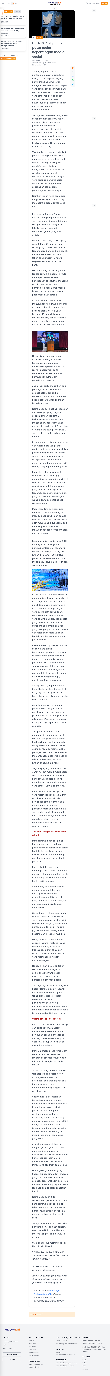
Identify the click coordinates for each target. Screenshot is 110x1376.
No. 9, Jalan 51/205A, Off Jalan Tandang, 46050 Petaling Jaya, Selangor (94, 1349)
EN (9, 3)
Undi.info (32, 1350)
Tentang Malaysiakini (10, 1341)
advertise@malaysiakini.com (66, 1363)
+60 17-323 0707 (62, 1341)
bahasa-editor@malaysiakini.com (65, 1353)
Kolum (84, 1363)
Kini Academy (34, 1353)
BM (13, 3)
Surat (84, 1366)
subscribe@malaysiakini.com (67, 1344)
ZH (16, 3)
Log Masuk (95, 3)
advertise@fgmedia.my (65, 1366)
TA (19, 3)
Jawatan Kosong (9, 1348)
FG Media (32, 1347)
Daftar (104, 3)
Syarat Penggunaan (36, 1364)
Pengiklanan (12, 1354)
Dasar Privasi (34, 1367)
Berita (84, 1360)
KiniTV (31, 1341)
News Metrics (34, 1356)
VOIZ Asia (32, 1344)
